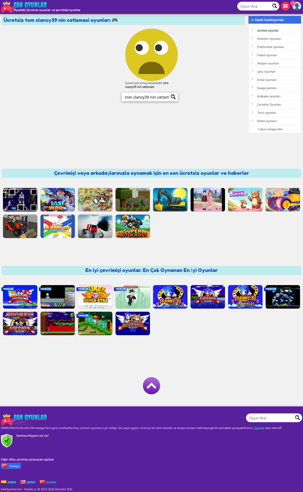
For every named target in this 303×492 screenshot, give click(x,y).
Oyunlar (259, 428)
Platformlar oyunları (270, 47)
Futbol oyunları (267, 55)
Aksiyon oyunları (268, 63)
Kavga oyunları (267, 88)
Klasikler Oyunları (269, 39)
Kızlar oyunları (267, 80)
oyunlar (51, 482)
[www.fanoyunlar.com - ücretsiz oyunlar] (24, 419)
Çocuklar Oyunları (269, 104)
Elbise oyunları (267, 121)
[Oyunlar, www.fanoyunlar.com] (24, 7)
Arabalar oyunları (269, 96)
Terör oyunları (266, 113)
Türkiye (14, 466)
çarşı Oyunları (266, 72)
